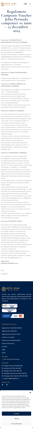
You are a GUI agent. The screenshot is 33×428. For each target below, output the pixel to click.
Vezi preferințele (16, 424)
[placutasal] (11, 306)
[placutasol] (11, 310)
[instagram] (7, 384)
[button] (30, 392)
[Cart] (31, 4)
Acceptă (16, 413)
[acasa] (9, 4)
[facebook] (3, 384)
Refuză (16, 419)
